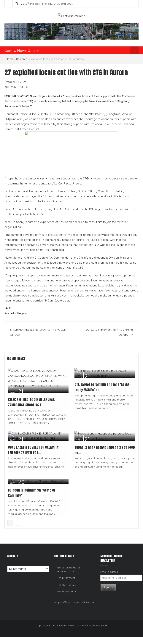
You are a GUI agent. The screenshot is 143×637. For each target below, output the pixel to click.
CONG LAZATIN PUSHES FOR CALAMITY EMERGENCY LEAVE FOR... (33, 450)
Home (9, 59)
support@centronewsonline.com (74, 602)
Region (20, 59)
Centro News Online (21, 50)
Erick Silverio (18, 87)
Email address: (109, 571)
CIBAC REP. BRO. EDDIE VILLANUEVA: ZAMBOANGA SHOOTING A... (31, 402)
